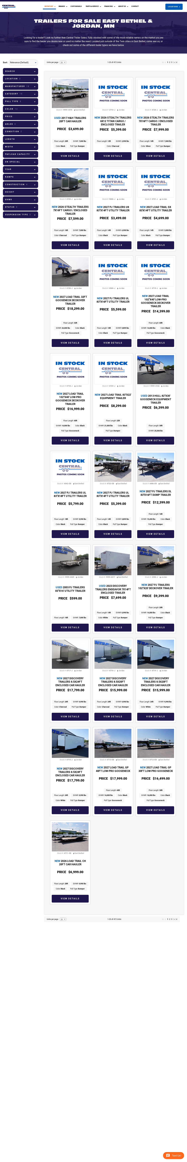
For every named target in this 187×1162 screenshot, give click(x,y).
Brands (62, 6)
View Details (70, 156)
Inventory (48, 6)
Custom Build (76, 6)
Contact (135, 6)
